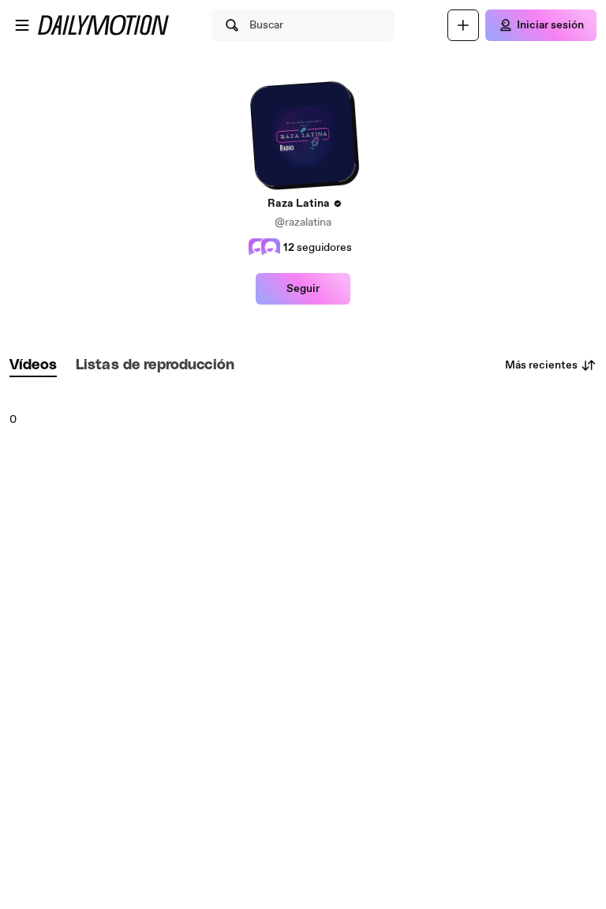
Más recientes (541, 365)
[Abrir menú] (22, 25)
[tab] (33, 366)
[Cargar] (463, 25)
